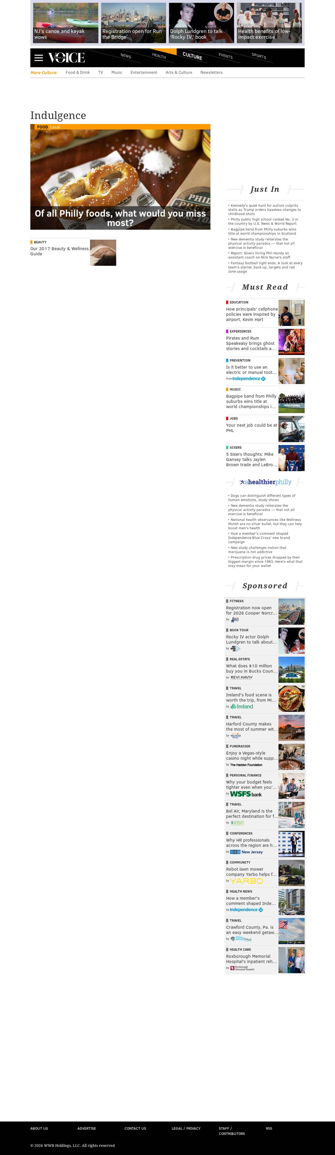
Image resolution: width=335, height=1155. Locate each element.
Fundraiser (240, 746)
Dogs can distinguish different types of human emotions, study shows (261, 497)
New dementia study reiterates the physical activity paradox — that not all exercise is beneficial (261, 243)
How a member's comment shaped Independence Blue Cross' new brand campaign (259, 537)
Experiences (241, 331)
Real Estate (240, 659)
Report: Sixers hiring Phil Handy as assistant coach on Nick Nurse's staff (259, 255)
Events (226, 55)
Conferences (241, 833)
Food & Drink (78, 72)
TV (100, 72)
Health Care (240, 949)
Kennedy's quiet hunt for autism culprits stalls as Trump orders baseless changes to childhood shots (264, 209)
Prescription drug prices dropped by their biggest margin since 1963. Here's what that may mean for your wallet (265, 561)
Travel (236, 688)
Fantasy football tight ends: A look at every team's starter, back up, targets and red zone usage (265, 267)
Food (42, 126)
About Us (39, 1128)
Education (239, 302)
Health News (241, 891)
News (126, 56)
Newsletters (211, 72)
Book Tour (239, 630)
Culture (192, 55)
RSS (269, 1128)
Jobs (234, 418)
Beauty (40, 242)
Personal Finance (245, 775)
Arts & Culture (179, 72)
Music (116, 72)
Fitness (237, 601)
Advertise (86, 1128)
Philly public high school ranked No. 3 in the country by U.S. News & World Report (263, 221)
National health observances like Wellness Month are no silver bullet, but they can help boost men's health (265, 523)
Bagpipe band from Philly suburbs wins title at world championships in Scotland (262, 231)
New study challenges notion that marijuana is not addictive (257, 549)
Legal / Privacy (186, 1128)
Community (240, 862)
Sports (259, 55)
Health (159, 55)
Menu (39, 58)
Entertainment (144, 72)
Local (55, 126)
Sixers (236, 447)
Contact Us (135, 1128)
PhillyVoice (66, 57)
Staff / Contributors (232, 1131)
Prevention (240, 360)
